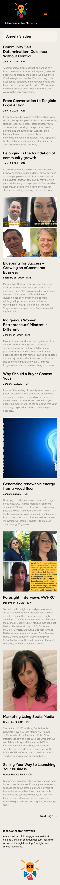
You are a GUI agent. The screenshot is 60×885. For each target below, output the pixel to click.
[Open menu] (45, 14)
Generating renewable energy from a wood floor (29, 486)
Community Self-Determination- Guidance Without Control (25, 51)
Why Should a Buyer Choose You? (27, 376)
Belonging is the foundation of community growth (29, 155)
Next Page (48, 816)
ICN (22, 61)
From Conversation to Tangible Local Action (29, 103)
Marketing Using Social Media (28, 716)
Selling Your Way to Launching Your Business (29, 766)
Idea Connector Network (21, 23)
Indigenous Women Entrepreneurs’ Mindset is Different (25, 324)
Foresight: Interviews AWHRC (29, 597)
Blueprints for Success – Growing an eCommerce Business (24, 268)
